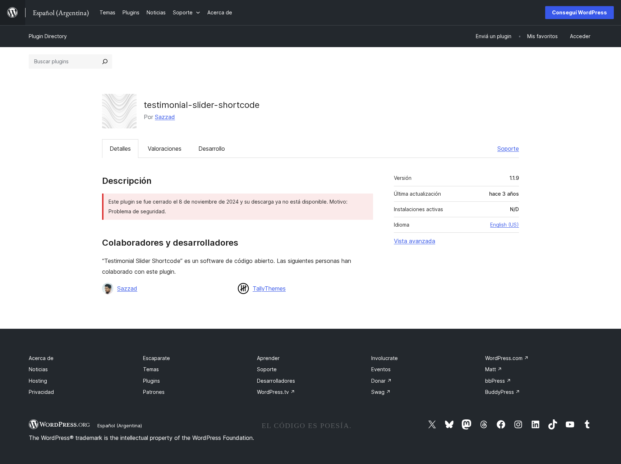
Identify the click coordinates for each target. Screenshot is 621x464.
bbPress (498, 381)
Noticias (38, 369)
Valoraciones (164, 148)
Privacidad (41, 392)
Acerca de (41, 358)
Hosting (38, 381)
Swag (381, 392)
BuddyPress (502, 392)
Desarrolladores (276, 381)
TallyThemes (269, 288)
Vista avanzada (414, 241)
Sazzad (165, 116)
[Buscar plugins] (105, 61)
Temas (151, 369)
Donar (381, 381)
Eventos (381, 369)
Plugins (151, 381)
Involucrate (384, 358)
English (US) (504, 225)
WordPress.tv (276, 392)
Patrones (154, 392)
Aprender (268, 358)
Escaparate (156, 358)
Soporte (508, 148)
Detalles (120, 148)
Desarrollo (211, 148)
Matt (493, 369)
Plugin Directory (48, 36)
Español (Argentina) (119, 425)
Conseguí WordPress (579, 12)
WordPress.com (507, 358)
